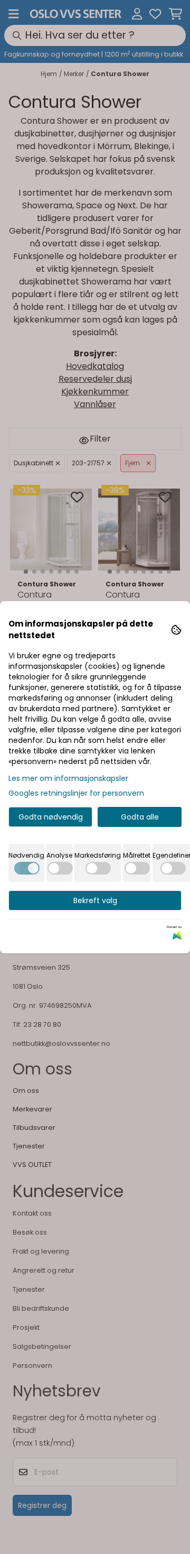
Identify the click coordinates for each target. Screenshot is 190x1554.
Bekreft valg (95, 900)
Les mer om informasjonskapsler (68, 778)
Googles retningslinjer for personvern (76, 793)
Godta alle (140, 817)
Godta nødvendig (50, 817)
